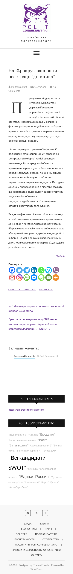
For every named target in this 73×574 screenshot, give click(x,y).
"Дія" (21, 482)
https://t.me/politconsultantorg (26, 409)
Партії (48, 528)
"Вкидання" (47, 434)
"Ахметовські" (32, 482)
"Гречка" (54, 482)
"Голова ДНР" (49, 450)
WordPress (36, 569)
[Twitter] (19, 270)
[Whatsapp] (41, 270)
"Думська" (33, 468)
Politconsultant (19, 86)
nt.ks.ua (60, 255)
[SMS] (26, 277)
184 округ (46, 289)
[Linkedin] (34, 270)
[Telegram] (26, 270)
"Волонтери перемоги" (28, 450)
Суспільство (50, 539)
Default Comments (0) (48, 356)
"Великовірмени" (17, 434)
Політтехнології (24, 539)
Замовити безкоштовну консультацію (37, 549)
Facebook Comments (24, 356)
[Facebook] (12, 270)
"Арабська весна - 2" (40, 445)
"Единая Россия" (34, 476)
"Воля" (42, 440)
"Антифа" (33, 434)
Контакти (36, 555)
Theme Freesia (41, 565)
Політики (21, 534)
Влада (27, 523)
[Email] (48, 277)
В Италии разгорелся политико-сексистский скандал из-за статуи (36, 308)
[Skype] (48, 270)
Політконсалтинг (46, 534)
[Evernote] (41, 277)
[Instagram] (19, 277)
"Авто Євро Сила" (18, 487)
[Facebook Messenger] (34, 277)
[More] (56, 277)
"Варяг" (44, 482)
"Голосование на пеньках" (22, 440)
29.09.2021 (40, 86)
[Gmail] (12, 277)
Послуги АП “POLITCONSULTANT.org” (36, 544)
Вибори (30, 289)
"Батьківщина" (18, 445)
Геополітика (29, 528)
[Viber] (56, 270)
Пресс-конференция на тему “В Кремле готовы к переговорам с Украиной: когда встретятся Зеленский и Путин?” (32, 324)
